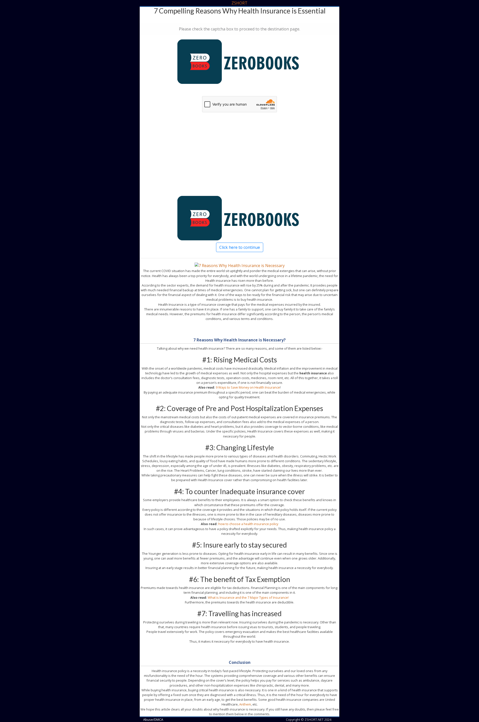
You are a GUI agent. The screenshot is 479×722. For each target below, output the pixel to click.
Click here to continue (239, 247)
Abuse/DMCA (153, 719)
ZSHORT (239, 3)
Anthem (245, 704)
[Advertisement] (239, 161)
